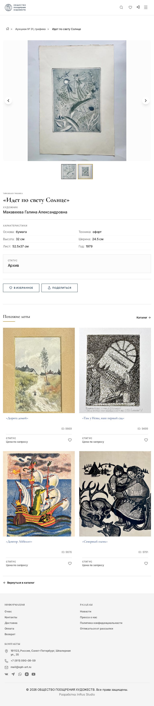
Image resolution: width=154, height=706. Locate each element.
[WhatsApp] (20, 674)
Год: (81, 246)
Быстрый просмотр (38, 375)
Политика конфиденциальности (101, 622)
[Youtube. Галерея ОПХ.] (33, 674)
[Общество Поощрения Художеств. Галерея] (6, 674)
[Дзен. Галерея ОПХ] (27, 674)
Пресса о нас (88, 617)
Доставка (11, 622)
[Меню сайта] (146, 8)
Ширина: (85, 239)
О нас (8, 611)
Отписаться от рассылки (96, 628)
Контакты (11, 617)
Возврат (10, 634)
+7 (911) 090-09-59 (23, 660)
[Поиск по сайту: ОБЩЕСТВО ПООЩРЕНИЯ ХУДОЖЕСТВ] (121, 7)
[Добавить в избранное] (70, 440)
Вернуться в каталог (20, 582)
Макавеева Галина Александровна (35, 212)
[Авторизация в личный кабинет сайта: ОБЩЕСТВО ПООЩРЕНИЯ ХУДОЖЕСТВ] (138, 7)
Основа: (8, 232)
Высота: (8, 239)
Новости (85, 611)
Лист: (7, 246)
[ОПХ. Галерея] (13, 674)
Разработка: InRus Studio (77, 694)
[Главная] (7, 28)
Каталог (142, 317)
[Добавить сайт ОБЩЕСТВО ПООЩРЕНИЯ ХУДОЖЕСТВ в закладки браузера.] (130, 7)
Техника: (85, 232)
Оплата (9, 628)
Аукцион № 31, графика (30, 29)
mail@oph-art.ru (21, 667)
